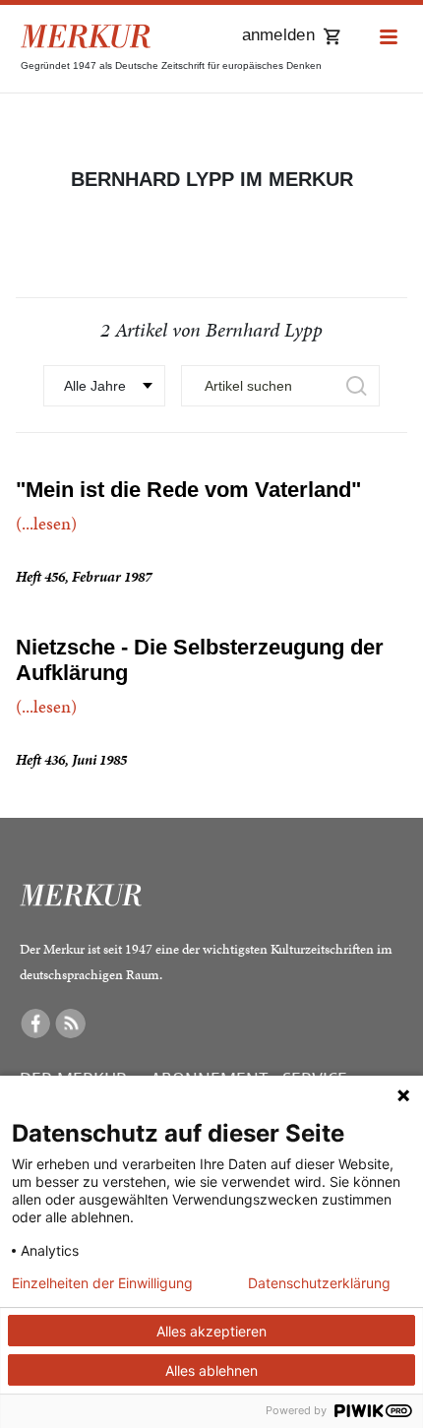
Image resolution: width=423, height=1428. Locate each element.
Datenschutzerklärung (319, 1283)
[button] (388, 38)
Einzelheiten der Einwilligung (102, 1283)
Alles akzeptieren (211, 1331)
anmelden (278, 35)
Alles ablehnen (211, 1370)
